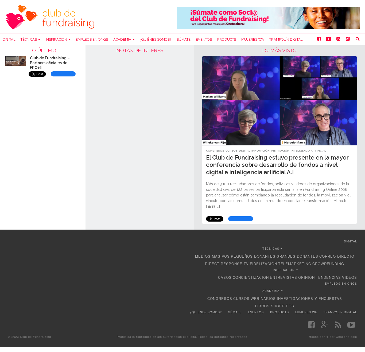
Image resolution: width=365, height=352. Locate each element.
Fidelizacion (263, 263)
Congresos (215, 150)
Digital (9, 39)
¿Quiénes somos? (155, 39)
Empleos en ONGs (92, 39)
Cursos (232, 150)
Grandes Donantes (297, 256)
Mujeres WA (252, 39)
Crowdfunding (328, 263)
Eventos (204, 39)
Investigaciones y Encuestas (309, 298)
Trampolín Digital (285, 39)
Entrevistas (283, 277)
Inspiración (56, 39)
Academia (122, 39)
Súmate (184, 39)
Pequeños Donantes (253, 256)
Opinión (306, 277)
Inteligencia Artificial (308, 150)
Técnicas (29, 39)
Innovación (260, 150)
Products (226, 39)
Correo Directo (336, 256)
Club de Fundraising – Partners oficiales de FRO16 (50, 63)
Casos (225, 277)
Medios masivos (212, 256)
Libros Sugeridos (274, 305)
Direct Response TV (227, 263)
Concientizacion (251, 277)
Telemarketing (294, 263)
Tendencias (328, 277)
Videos (349, 277)
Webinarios (263, 298)
